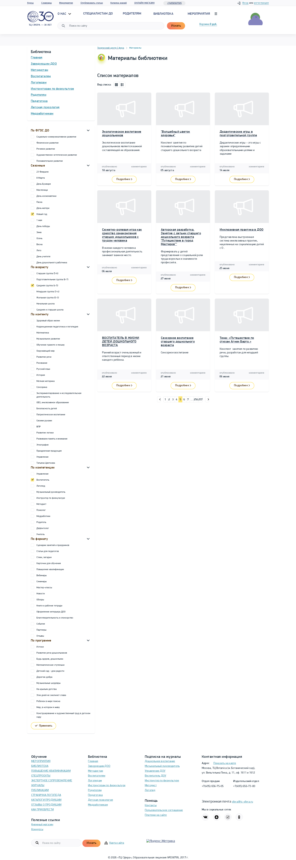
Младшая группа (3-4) (47, 291)
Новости (40, 593)
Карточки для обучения (48, 563)
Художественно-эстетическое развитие (56, 155)
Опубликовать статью (92, 3)
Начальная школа (45, 304)
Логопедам (39, 82)
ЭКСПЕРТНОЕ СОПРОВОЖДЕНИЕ (51, 780)
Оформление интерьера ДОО (50, 612)
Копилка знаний (118, 3)
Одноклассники (239, 817)
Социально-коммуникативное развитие (56, 137)
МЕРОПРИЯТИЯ (40, 761)
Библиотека (163, 14)
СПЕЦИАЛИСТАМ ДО (98, 13)
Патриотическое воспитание (50, 414)
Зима (38, 232)
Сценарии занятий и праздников (52, 545)
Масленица (42, 190)
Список (122, 85)
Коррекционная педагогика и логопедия (57, 327)
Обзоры (40, 600)
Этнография (42, 445)
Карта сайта (116, 842)
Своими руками (44, 421)
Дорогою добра (44, 677)
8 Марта (40, 178)
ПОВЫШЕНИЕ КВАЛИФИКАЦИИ (51, 771)
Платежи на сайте (156, 815)
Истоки (40, 647)
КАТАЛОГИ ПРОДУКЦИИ (46, 800)
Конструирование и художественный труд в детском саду (63, 715)
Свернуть (88, 130)
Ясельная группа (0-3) (47, 298)
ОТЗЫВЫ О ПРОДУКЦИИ (46, 804)
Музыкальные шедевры (48, 683)
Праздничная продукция (49, 451)
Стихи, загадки (44, 557)
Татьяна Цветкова (45, 463)
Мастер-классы (44, 587)
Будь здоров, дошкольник (49, 659)
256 (196, 399)
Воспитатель (42, 480)
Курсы (30, 3)
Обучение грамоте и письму (50, 345)
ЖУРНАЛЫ (38, 785)
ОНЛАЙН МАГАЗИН (144, 3)
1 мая (39, 220)
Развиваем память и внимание (51, 439)
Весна (39, 244)
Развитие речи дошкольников (51, 653)
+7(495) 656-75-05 (213, 786)
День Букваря (43, 184)
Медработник (43, 516)
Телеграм (228, 817)
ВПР (38, 427)
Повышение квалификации (50, 569)
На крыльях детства (46, 689)
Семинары (46, 3)
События (40, 624)
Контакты (151, 805)
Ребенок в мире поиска (48, 701)
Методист (41, 504)
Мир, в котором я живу (48, 707)
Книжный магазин (42, 824)
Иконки (116, 85)
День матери (42, 208)
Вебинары (41, 575)
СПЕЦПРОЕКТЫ (40, 775)
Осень (39, 238)
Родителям (38, 95)
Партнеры (41, 630)
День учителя (43, 256)
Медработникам (42, 113)
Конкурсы (37, 829)
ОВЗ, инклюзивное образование (52, 402)
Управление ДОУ (155, 771)
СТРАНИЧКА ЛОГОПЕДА (46, 795)
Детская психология (45, 107)
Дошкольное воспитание (160, 761)
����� (159, 399)
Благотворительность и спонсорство (54, 618)
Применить (45, 725)
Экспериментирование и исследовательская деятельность (58, 395)
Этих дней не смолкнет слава (51, 695)
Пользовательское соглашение (164, 810)
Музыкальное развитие (48, 339)
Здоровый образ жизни (48, 321)
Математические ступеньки (50, 665)
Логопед (40, 486)
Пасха (39, 202)
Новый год (41, 214)
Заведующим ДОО (44, 64)
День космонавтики (46, 196)
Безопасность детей (46, 408)
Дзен (216, 817)
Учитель (40, 534)
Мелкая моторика (45, 381)
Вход (245, 3)
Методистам (39, 70)
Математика (42, 333)
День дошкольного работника (51, 262)
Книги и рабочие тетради (49, 606)
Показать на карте (224, 763)
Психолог (41, 510)
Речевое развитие (45, 149)
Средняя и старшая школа (49, 310)
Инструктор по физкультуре (50, 498)
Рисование (41, 363)
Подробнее (123, 179)
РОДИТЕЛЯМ (132, 13)
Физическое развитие (47, 143)
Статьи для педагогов (47, 551)
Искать (176, 25)
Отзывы (40, 636)
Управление (42, 457)
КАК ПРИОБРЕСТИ (42, 809)
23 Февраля (42, 172)
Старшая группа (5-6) (47, 273)
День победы (43, 226)
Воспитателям (41, 76)
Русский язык (43, 369)
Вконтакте (205, 817)
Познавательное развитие (49, 161)
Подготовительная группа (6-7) (52, 279)
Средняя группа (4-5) (47, 285)
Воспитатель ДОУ (155, 775)
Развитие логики (45, 433)
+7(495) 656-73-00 (244, 786)
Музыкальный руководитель (50, 492)
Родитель (41, 522)
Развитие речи (43, 357)
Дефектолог (42, 528)
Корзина (208, 24)
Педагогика (39, 101)
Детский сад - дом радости (50, 671)
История (40, 375)
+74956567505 (174, 3)
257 (200, 399)
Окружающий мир (45, 351)
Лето (38, 250)
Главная (36, 57)
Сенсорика (41, 387)
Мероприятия (66, 3)
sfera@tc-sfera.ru (242, 801)
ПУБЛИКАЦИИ (40, 790)
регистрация (261, 3)
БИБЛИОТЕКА (39, 766)
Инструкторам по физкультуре (52, 89)
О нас (62, 14)
